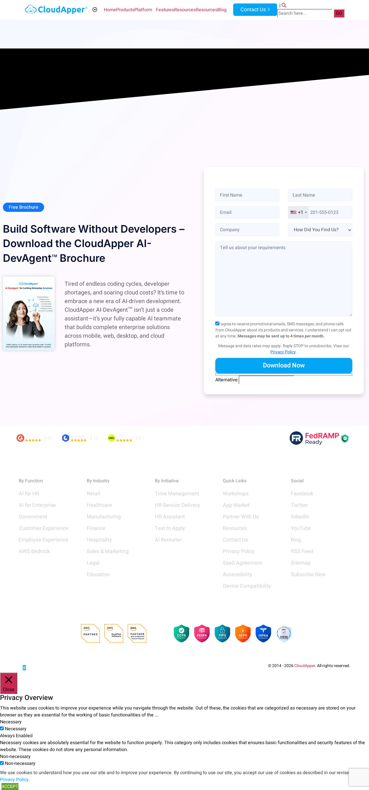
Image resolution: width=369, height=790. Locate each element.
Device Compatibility (247, 586)
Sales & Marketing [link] (108, 551)
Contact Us (252, 10)
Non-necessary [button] (15, 756)
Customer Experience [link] (43, 528)
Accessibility (237, 574)
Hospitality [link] (99, 540)
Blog (222, 9)
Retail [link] (93, 494)
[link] (41, 665)
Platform (143, 9)
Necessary (16, 728)
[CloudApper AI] (56, 9)
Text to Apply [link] (170, 528)
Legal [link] (93, 563)
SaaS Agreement (242, 563)
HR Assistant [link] (170, 517)
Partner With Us (241, 517)
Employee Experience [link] (43, 540)
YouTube (301, 528)
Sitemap (300, 563)
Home (110, 9)
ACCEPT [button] (9, 786)
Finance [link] (96, 528)
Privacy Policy (283, 352)
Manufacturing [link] (104, 517)
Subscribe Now (308, 574)
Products (125, 9)
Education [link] (98, 574)
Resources (185, 9)
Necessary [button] (11, 721)
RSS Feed (302, 551)
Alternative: (227, 379)
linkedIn (300, 517)
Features (165, 9)
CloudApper (304, 666)
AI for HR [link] (29, 494)
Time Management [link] (177, 494)
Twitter (299, 505)
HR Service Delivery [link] (177, 505)
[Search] (284, 5)
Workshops (235, 494)
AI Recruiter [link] (168, 540)
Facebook (302, 494)
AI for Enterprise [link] (37, 505)
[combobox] (298, 212)
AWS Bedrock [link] (34, 551)
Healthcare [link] (99, 505)
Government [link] (33, 517)
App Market (236, 505)
